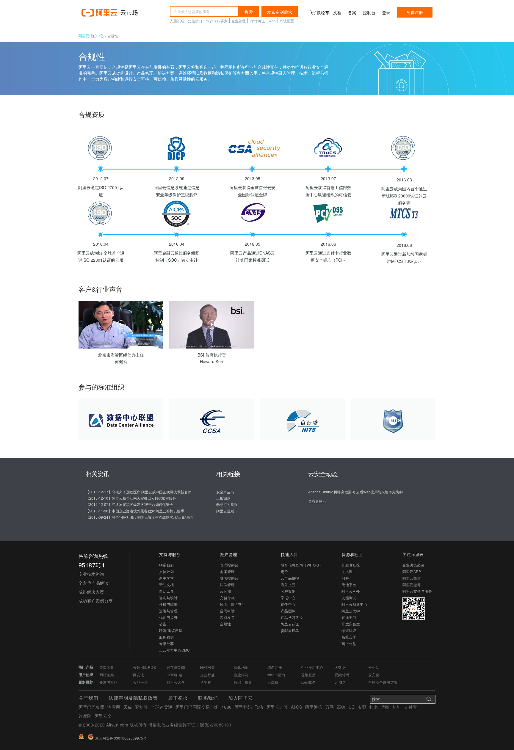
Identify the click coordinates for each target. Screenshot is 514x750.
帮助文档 (166, 584)
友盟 (362, 707)
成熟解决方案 (91, 592)
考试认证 (348, 630)
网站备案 (106, 674)
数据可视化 (243, 682)
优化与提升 (168, 617)
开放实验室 (350, 623)
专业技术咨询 (91, 574)
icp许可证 (257, 20)
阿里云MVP (351, 591)
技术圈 (346, 571)
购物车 (323, 12)
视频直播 (308, 674)
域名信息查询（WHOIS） (302, 564)
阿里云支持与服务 (417, 591)
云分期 (225, 591)
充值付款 (227, 597)
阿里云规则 (225, 510)
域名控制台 (229, 577)
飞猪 (259, 707)
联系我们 (166, 564)
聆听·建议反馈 (170, 630)
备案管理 (227, 571)
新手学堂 (166, 577)
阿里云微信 (411, 577)
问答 (345, 577)
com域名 (308, 682)
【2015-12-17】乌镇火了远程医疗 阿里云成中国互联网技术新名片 (138, 491)
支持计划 (166, 571)
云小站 (373, 667)
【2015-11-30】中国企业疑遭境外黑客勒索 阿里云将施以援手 (135, 510)
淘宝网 (113, 707)
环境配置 (287, 20)
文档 (337, 12)
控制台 (369, 12)
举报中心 (288, 597)
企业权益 (207, 674)
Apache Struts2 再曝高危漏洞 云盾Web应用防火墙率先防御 (355, 491)
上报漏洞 (223, 497)
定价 (284, 571)
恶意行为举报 (227, 504)
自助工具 (166, 591)
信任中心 (288, 604)
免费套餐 (106, 667)
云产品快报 (290, 577)
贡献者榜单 (290, 630)
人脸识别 (177, 20)
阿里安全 (103, 716)
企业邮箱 (241, 674)
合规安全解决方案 (383, 682)
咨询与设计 (168, 597)
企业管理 (238, 20)
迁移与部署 (168, 604)
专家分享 (166, 643)
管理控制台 (229, 564)
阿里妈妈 (243, 707)
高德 (341, 707)
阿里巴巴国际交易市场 (197, 707)
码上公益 (348, 643)
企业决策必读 (413, 564)
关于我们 (88, 697)
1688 (227, 707)
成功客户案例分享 (96, 601)
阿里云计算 (277, 707)
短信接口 (195, 20)
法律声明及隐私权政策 (133, 697)
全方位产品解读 (94, 583)
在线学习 (348, 617)
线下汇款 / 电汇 (232, 604)
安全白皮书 (225, 491)
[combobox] (204, 11)
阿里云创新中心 (354, 604)
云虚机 (272, 682)
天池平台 (348, 584)
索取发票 (227, 617)
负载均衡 (241, 667)
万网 (329, 707)
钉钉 (397, 707)
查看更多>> (317, 501)
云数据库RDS (144, 667)
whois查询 (276, 674)
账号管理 (227, 584)
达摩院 (85, 716)
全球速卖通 (162, 707)
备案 (352, 12)
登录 (386, 12)
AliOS (296, 707)
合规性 (225, 623)
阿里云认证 (290, 623)
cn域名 (340, 682)
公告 (163, 623)
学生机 (205, 682)
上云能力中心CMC (174, 649)
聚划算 (141, 707)
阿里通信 (313, 707)
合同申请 (227, 610)
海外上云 (288, 584)
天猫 (127, 707)
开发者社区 (350, 564)
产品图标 (288, 610)
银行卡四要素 (217, 20)
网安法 (138, 674)
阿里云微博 (411, 584)
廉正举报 (178, 697)
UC (352, 707)
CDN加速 (174, 674)
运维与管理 (168, 610)
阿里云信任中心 (91, 35)
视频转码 (342, 674)
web (272, 20)
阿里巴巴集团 (91, 707)
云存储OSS (176, 667)
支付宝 (410, 707)
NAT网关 (207, 667)
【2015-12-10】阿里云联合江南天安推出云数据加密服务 (131, 497)
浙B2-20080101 (215, 725)
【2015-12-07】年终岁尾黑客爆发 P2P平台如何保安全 (129, 504)
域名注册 (274, 667)
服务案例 (166, 636)
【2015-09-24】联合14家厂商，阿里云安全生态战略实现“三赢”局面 (139, 517)
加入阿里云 (240, 697)
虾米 (373, 707)
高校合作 (348, 636)
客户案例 (288, 591)
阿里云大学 (350, 610)
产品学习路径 (292, 617)
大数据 (340, 667)
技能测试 (348, 597)
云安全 (373, 674)
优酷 (385, 707)
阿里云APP (411, 571)
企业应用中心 (312, 667)
